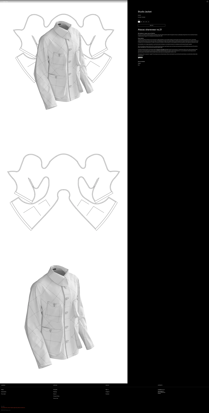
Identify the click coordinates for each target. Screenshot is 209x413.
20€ (143, 21)
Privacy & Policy (56, 396)
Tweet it (139, 63)
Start (4, 1)
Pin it (139, 64)
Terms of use (55, 398)
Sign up (107, 389)
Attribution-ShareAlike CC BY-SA (162, 49)
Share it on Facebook (141, 61)
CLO (161, 47)
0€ (148, 21)
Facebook (107, 394)
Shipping (55, 391)
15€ (141, 21)
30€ (146, 21)
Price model (139, 17)
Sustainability (3, 391)
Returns (54, 394)
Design (2, 389)
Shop (7, 1)
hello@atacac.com (161, 389)
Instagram (107, 391)
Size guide (143, 17)
